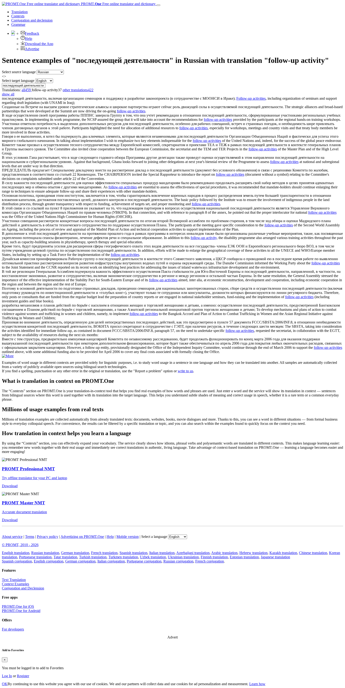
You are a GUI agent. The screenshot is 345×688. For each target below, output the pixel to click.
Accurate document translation (24, 512)
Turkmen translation (123, 557)
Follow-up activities (251, 98)
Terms (29, 537)
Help (28, 39)
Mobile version (127, 537)
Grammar (18, 25)
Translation (19, 12)
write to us (185, 371)
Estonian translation (244, 557)
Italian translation (162, 553)
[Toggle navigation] (158, 5)
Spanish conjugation (17, 561)
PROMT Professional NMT (28, 468)
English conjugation (48, 561)
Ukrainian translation (183, 557)
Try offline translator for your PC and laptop (34, 478)
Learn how (257, 684)
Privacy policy (47, 537)
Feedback (32, 33)
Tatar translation (65, 557)
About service (12, 537)
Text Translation (14, 580)
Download (10, 486)
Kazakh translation (283, 553)
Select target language (18, 81)
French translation (104, 553)
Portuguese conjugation (144, 561)
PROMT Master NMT (23, 502)
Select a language (154, 537)
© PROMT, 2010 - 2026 (20, 545)
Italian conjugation (111, 561)
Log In (7, 676)
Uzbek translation (153, 557)
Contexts (17, 16)
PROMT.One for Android (21, 611)
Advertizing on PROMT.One (82, 537)
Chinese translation (313, 553)
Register (23, 676)
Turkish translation (93, 557)
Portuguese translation (35, 557)
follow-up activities (131, 111)
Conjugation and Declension (23, 588)
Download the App (39, 44)
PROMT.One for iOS (18, 606)
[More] (8, 356)
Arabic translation (224, 553)
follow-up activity (204, 238)
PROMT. (118, 4)
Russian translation (45, 553)
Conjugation (32, 20)
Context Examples (15, 584)
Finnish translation (214, 557)
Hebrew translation (253, 553)
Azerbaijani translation (193, 553)
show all (8, 94)
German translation (75, 553)
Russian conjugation (178, 561)
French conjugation (209, 561)
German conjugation (80, 561)
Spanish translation (133, 553)
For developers (13, 629)
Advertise (32, 49)
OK (5, 684)
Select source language (19, 72)
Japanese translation (275, 557)
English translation (15, 553)
